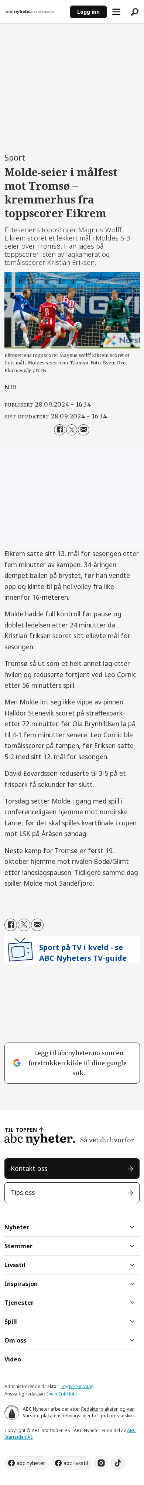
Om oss (15, 1340)
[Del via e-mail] (83, 430)
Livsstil (14, 1265)
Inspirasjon (21, 1284)
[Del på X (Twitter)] (72, 430)
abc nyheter (31, 1463)
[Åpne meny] (116, 12)
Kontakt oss (29, 1168)
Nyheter (16, 1227)
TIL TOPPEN (20, 1129)
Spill (10, 1321)
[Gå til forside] (34, 11)
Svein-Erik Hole (61, 1394)
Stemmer (18, 1246)
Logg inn (88, 11)
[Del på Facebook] (59, 430)
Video (12, 1359)
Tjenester (19, 1303)
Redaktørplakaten (100, 1409)
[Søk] (135, 12)
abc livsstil (76, 1463)
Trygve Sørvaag (77, 1386)
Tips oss (23, 1192)
